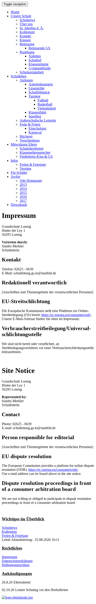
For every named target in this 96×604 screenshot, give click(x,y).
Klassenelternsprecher (35, 152)
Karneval (35, 132)
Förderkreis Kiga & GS (36, 156)
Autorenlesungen (41, 84)
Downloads (19, 205)
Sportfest (35, 116)
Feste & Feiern (30, 124)
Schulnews (27, 20)
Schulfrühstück (39, 92)
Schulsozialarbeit (32, 72)
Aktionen (26, 80)
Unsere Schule (21, 16)
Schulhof (35, 60)
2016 (23, 197)
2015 (23, 192)
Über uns (26, 24)
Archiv (16, 176)
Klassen (25, 40)
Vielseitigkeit (47, 108)
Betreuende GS (39, 48)
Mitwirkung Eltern (24, 144)
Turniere (34, 96)
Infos (14, 160)
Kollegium (27, 32)
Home (15, 12)
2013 (23, 184)
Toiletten (35, 56)
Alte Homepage (31, 180)
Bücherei (26, 136)
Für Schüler (19, 172)
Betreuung (27, 44)
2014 (23, 188)
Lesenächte (36, 88)
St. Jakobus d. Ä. (32, 28)
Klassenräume (38, 64)
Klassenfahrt (37, 112)
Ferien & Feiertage (33, 164)
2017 (23, 201)
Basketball (45, 104)
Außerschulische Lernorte (38, 120)
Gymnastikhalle (40, 68)
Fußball (43, 100)
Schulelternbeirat (31, 148)
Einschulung (37, 128)
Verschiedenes (30, 140)
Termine (25, 168)
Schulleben (18, 76)
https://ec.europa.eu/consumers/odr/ (66, 315)
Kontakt (25, 36)
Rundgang (27, 52)
